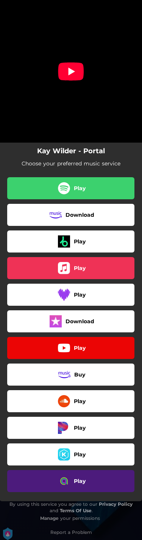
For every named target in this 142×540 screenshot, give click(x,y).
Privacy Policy (116, 504)
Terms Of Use (76, 510)
